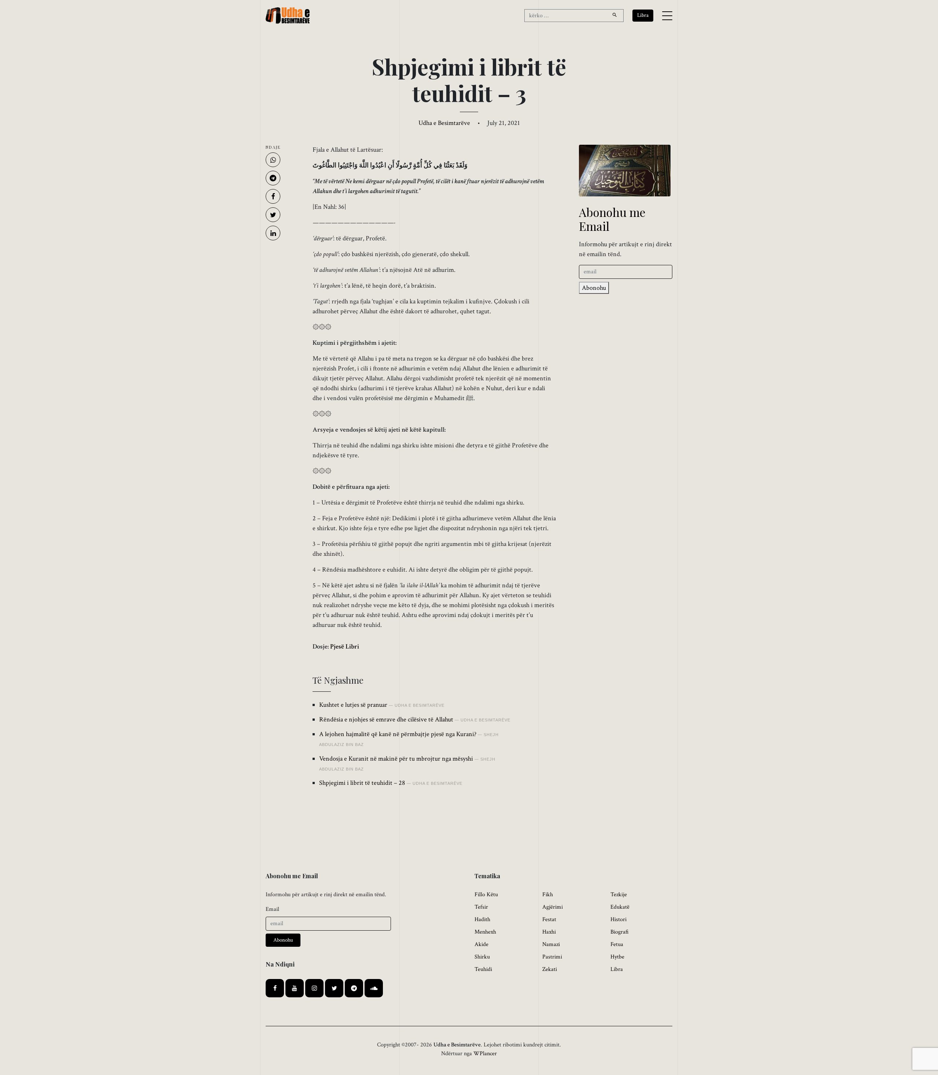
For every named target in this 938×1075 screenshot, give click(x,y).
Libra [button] (643, 15)
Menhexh (485, 932)
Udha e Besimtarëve (444, 123)
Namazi (551, 944)
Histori (618, 919)
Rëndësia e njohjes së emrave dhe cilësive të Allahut (386, 719)
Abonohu (594, 288)
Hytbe (617, 957)
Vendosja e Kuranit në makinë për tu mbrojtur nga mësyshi (396, 758)
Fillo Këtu (486, 894)
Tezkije (618, 894)
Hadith (482, 919)
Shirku (482, 957)
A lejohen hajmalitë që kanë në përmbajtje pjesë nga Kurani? (397, 734)
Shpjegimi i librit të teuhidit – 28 (362, 783)
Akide (481, 944)
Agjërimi (552, 907)
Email (272, 909)
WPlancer (485, 1053)
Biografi (619, 932)
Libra (616, 969)
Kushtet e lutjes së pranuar (353, 705)
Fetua (616, 944)
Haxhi (549, 932)
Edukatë (619, 907)
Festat (549, 919)
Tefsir (481, 907)
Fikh (547, 894)
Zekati (549, 969)
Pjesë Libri (344, 646)
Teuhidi (483, 969)
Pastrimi (552, 957)
